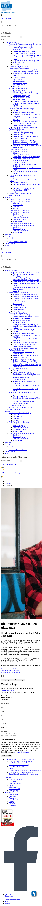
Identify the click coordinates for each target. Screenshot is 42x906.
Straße (3, 711)
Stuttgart (11, 802)
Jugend (11, 768)
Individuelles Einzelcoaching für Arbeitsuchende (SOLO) (23, 189)
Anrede (4, 696)
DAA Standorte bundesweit (18, 242)
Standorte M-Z (9, 792)
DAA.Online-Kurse (15, 776)
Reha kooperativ (18, 62)
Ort (2, 719)
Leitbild (11, 238)
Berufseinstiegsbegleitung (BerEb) (24, 51)
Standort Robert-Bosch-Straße (10, 671)
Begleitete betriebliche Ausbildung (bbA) (26, 61)
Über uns (16, 203)
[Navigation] (3, 39)
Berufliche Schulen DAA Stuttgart (20, 199)
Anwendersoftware (19, 85)
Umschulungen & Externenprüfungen (21, 761)
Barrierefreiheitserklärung (13, 900)
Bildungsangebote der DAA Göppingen (13, 680)
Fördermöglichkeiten (19, 219)
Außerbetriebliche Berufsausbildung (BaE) (27, 55)
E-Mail (4, 727)
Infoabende (16, 207)
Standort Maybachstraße (8, 669)
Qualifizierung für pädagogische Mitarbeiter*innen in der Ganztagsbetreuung (23, 160)
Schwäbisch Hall (14, 800)
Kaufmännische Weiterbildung (19, 66)
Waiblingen (12, 803)
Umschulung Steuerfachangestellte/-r (25, 121)
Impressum (8, 894)
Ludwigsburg (13, 791)
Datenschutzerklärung (8, 690)
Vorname (4, 699)
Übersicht (16, 110)
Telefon (3, 723)
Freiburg (11, 785)
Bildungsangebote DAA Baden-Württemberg (19, 759)
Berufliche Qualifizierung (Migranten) (25, 101)
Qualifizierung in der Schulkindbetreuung (26, 157)
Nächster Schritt (6, 755)
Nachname (5, 703)
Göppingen (12, 787)
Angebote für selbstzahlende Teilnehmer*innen (22, 98)
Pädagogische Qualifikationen (18, 149)
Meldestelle (8, 898)
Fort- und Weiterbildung (21, 218)
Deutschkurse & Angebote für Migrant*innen (23, 774)
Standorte (16, 214)
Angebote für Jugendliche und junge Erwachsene (25, 44)
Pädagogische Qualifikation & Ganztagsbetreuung (25, 770)
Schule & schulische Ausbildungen (20, 763)
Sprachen (16, 86)
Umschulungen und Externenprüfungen (21, 107)
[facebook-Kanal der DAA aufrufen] (21, 891)
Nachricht (4, 731)
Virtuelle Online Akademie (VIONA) (21, 194)
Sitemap (7, 903)
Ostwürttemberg (14, 794)
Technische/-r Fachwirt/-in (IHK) (23, 140)
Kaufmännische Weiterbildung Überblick (26, 70)
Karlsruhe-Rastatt (14, 789)
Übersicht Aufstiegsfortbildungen (23, 133)
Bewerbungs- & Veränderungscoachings (22, 772)
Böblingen (12, 781)
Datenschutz (9, 896)
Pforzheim (12, 796)
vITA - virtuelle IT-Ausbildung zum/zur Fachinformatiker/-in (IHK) (25, 124)
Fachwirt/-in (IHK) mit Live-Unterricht (25, 136)
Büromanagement (18, 81)
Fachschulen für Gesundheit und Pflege (21, 223)
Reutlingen (12, 798)
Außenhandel (17, 79)
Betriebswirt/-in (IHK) (20, 138)
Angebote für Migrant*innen (18, 88)
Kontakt (15, 208)
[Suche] (1, 39)
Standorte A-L (9, 778)
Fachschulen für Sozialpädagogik (19, 210)
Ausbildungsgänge (19, 216)
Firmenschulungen (15, 195)
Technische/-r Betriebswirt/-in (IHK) (24, 142)
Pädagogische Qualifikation (22, 155)
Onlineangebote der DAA (17, 192)
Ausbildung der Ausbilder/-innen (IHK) (26, 144)
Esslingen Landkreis (15, 783)
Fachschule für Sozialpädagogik (11, 672)
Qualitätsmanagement (20, 83)
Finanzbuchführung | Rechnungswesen (25, 72)
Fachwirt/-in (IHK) (19, 134)
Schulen (7, 197)
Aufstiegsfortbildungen (16, 129)
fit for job (16, 64)
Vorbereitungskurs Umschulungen (24, 112)
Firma (3, 707)
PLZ (2, 715)
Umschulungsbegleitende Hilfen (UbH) (25, 127)
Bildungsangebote (11, 42)
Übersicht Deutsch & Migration (23, 92)
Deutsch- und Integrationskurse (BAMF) (26, 94)
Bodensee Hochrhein (16, 779)
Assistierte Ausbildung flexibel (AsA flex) (26, 53)
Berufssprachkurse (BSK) (21, 96)
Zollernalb (12, 805)
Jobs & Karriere (18, 221)
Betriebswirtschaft (19, 77)
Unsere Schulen (18, 205)
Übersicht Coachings (20, 182)
